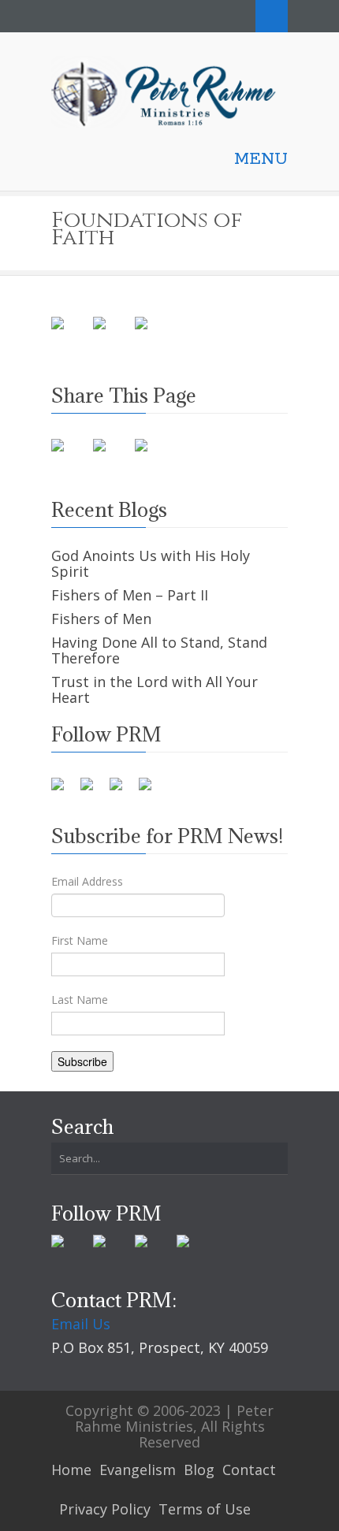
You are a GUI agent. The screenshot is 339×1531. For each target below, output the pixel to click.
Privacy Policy (105, 1508)
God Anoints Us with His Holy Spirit (150, 563)
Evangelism (137, 1469)
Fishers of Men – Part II (129, 594)
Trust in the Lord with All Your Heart (154, 689)
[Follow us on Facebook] (63, 790)
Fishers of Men (101, 618)
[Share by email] (154, 336)
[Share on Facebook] (70, 336)
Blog (199, 1469)
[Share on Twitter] (112, 336)
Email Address (87, 881)
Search (271, 16)
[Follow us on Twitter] (93, 790)
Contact (249, 1469)
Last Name (79, 999)
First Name (79, 940)
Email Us (80, 1323)
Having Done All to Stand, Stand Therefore (159, 650)
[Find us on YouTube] (122, 790)
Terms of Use (204, 1508)
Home (71, 1469)
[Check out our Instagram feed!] (151, 790)
